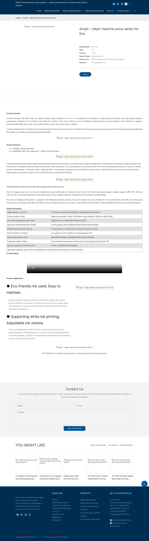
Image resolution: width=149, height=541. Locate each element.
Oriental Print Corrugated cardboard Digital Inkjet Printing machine (50, 477)
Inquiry (85, 74)
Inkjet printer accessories (90, 519)
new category (112, 445)
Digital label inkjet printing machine (71, 477)
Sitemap (40, 537)
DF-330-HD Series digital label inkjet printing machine (122, 477)
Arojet (18, 18)
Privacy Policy (49, 537)
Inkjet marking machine (98, 445)
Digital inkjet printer (126, 445)
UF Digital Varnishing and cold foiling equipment (26, 477)
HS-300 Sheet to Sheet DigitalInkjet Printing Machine (98, 477)
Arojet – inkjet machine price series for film (39, 18)
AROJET (70, 118)
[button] (134, 11)
